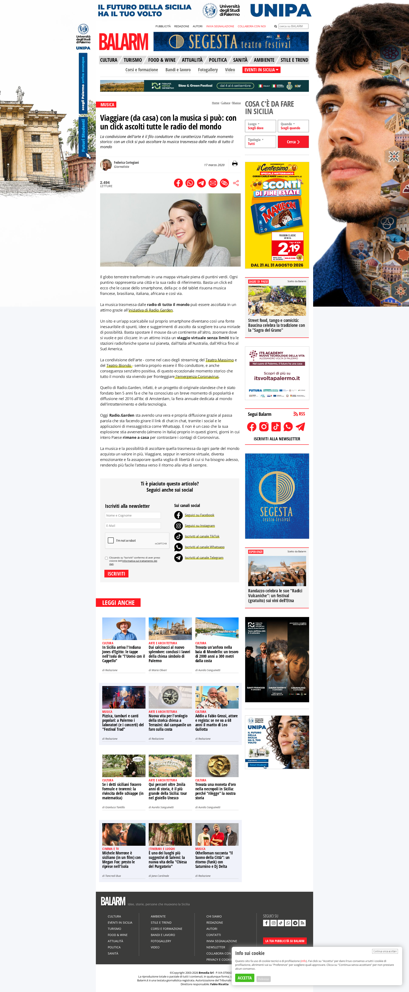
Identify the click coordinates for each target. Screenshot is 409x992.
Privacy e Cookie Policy (224, 960)
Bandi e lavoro (178, 70)
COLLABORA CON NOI (252, 26)
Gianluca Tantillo (115, 807)
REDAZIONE (181, 26)
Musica (236, 103)
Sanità (113, 953)
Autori (211, 929)
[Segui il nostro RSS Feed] (302, 923)
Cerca (291, 142)
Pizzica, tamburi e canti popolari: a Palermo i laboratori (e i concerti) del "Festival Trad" (123, 722)
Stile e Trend (161, 922)
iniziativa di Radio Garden (151, 310)
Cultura (225, 103)
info (303, 961)
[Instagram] (178, 525)
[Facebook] (178, 515)
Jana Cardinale (160, 876)
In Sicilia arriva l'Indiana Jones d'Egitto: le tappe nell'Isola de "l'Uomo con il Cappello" (123, 654)
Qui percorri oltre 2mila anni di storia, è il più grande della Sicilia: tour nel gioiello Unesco (168, 791)
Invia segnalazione (221, 941)
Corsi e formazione (141, 70)
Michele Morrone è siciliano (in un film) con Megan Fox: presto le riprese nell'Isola (121, 859)
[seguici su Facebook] (266, 923)
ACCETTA (245, 978)
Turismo (114, 929)
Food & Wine (118, 935)
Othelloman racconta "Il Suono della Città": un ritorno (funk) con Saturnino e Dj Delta (214, 859)
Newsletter (215, 947)
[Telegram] (178, 557)
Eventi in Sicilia (120, 922)
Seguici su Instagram (200, 525)
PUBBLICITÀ (163, 26)
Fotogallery (208, 70)
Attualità (115, 941)
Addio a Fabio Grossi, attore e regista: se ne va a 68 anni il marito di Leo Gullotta (216, 722)
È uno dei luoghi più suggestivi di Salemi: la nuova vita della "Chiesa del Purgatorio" (168, 859)
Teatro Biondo (119, 365)
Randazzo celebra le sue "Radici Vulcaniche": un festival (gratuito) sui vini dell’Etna (275, 595)
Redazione (111, 670)
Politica (114, 947)
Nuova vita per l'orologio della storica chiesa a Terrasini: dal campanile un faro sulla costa (170, 722)
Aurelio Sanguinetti (209, 670)
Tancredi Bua (113, 876)
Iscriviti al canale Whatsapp (205, 547)
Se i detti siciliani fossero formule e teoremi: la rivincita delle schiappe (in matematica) (122, 791)
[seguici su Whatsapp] (288, 923)
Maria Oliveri (159, 670)
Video (230, 70)
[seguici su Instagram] (273, 923)
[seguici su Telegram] (295, 923)
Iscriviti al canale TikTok (202, 536)
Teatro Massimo (220, 359)
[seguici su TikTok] (281, 923)
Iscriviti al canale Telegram (204, 557)
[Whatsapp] (178, 547)
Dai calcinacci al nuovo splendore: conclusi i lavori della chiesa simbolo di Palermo (169, 654)
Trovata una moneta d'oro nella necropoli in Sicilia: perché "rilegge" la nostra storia (215, 791)
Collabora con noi (222, 953)
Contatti (213, 935)
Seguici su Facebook (199, 515)
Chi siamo (214, 916)
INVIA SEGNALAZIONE (220, 26)
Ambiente (158, 916)
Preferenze (263, 979)
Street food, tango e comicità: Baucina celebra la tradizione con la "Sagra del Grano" (276, 325)
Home (215, 103)
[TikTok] (178, 536)
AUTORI (198, 26)
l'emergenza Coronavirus (197, 376)
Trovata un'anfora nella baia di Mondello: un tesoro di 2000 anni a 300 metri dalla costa (217, 654)
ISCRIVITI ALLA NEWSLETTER (277, 439)
